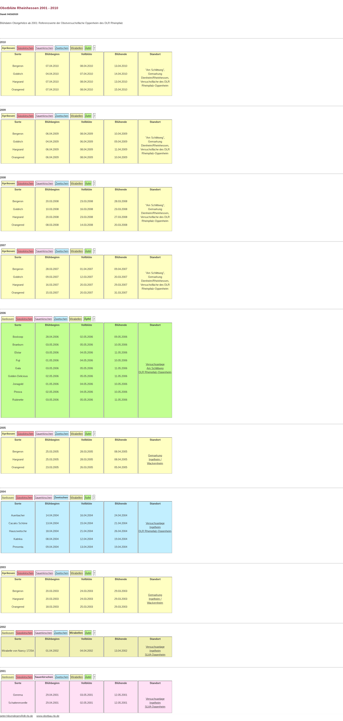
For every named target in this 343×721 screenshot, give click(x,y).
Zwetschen (61, 48)
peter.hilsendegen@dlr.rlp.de (16, 716)
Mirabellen (77, 48)
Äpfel (88, 48)
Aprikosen (8, 319)
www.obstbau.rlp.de (47, 716)
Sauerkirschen (44, 48)
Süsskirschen (25, 48)
